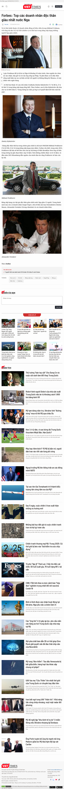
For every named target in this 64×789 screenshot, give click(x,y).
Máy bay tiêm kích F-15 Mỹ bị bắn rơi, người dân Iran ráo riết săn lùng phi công (44, 450)
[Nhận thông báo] (49, 6)
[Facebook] (50, 24)
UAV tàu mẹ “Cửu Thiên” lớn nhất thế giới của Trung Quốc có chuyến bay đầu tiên (43, 682)
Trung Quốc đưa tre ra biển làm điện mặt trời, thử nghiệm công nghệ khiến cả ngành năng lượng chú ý (8, 356)
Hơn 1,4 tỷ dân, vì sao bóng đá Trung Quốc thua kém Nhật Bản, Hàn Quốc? (43, 431)
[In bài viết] (53, 24)
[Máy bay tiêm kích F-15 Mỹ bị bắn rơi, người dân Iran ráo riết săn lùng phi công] (13, 454)
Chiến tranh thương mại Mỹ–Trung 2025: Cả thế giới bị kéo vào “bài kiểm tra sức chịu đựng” (44, 546)
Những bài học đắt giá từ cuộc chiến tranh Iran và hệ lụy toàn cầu (43, 526)
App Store (52, 787)
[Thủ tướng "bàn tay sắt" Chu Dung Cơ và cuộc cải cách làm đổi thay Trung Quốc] (13, 378)
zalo (53, 779)
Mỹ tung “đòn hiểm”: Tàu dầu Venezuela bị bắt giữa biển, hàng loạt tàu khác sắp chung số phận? (43, 664)
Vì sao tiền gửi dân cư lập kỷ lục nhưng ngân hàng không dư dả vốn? (23, 332)
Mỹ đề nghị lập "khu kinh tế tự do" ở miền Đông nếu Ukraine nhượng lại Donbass (43, 721)
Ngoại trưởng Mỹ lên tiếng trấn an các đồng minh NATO (44, 469)
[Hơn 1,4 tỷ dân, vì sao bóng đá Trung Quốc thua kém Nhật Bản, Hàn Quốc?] (13, 435)
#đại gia (54, 278)
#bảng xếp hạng (29, 278)
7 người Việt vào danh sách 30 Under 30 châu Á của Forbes (22, 272)
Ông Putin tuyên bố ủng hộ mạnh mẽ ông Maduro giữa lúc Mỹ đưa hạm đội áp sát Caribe (43, 741)
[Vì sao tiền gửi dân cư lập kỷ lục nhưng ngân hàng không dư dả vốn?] (24, 323)
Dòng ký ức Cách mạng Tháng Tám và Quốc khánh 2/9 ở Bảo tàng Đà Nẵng (24, 355)
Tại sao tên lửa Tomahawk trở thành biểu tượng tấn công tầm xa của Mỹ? (43, 488)
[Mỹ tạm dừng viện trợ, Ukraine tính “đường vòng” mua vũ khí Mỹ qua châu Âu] (13, 416)
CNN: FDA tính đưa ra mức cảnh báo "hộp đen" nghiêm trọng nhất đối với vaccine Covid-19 (43, 586)
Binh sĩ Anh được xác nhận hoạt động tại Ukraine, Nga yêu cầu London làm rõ (43, 603)
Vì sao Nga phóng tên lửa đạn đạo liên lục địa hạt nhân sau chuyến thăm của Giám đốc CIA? (55, 356)
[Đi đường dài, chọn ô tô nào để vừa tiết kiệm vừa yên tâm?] (40, 346)
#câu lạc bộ (13, 278)
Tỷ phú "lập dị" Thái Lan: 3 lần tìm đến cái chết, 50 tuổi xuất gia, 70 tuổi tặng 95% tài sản (44, 567)
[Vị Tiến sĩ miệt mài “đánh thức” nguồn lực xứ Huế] (40, 323)
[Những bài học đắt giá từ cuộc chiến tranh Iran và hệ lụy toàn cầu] (13, 530)
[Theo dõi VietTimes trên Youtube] (56, 779)
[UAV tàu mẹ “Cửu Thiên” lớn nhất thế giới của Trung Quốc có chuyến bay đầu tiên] (13, 686)
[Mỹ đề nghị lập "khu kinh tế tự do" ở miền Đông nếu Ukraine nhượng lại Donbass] (13, 725)
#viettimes (20, 281)
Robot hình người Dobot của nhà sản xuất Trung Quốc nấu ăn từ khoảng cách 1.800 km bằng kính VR (43, 394)
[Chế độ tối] (52, 6)
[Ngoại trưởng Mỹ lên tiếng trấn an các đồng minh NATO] (13, 473)
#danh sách (38, 278)
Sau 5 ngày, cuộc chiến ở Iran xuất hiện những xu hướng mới (42, 507)
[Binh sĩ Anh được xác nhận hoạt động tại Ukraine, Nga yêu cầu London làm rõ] (13, 608)
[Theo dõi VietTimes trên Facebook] (51, 779)
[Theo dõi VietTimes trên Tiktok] (59, 779)
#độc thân (12, 281)
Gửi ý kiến (58, 307)
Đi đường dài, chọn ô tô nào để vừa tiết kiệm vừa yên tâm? (39, 354)
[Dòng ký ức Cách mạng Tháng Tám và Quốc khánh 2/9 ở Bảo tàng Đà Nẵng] (24, 346)
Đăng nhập (59, 6)
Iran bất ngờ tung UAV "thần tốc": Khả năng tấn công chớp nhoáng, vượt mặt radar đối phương (44, 702)
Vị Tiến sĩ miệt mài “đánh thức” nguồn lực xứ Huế (39, 331)
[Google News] (59, 24)
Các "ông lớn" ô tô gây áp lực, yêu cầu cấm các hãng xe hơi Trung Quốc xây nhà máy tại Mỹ (43, 624)
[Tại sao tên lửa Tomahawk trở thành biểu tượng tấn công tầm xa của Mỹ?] (13, 492)
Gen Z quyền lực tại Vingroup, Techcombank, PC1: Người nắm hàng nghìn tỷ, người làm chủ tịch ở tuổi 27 (55, 334)
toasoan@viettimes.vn (56, 769)
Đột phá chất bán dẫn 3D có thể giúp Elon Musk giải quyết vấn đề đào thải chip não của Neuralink (43, 644)
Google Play (59, 787)
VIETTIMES (32, 6)
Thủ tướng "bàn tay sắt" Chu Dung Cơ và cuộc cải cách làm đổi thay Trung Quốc (42, 374)
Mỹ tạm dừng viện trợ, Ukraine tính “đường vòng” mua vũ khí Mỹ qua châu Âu (43, 412)
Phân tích (6, 368)
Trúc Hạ (6, 24)
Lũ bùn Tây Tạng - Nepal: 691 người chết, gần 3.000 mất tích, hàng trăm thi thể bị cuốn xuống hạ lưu (8, 333)
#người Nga (46, 278)
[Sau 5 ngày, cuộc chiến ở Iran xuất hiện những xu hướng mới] (13, 511)
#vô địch (20, 278)
